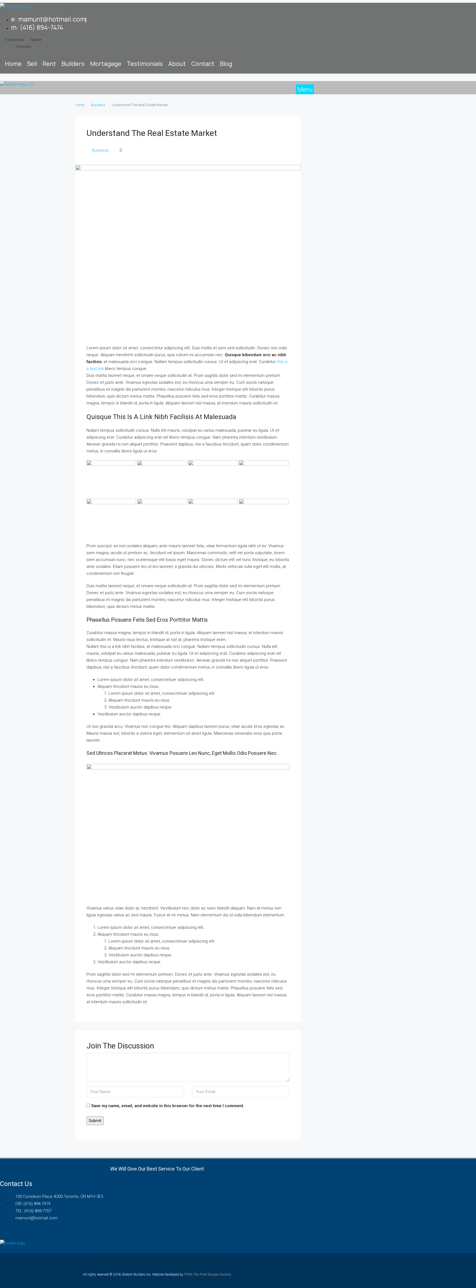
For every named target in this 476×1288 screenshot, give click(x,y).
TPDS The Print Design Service (207, 1274)
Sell (32, 64)
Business (98, 105)
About (177, 64)
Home (13, 64)
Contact (202, 64)
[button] (305, 89)
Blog (226, 64)
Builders (73, 64)
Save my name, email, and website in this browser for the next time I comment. (167, 1105)
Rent (49, 64)
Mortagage (105, 64)
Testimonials (145, 64)
